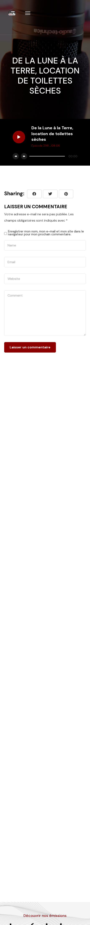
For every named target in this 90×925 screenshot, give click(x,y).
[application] (52, 156)
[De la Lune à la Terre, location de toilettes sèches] (66, 194)
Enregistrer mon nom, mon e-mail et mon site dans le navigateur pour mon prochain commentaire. (46, 233)
